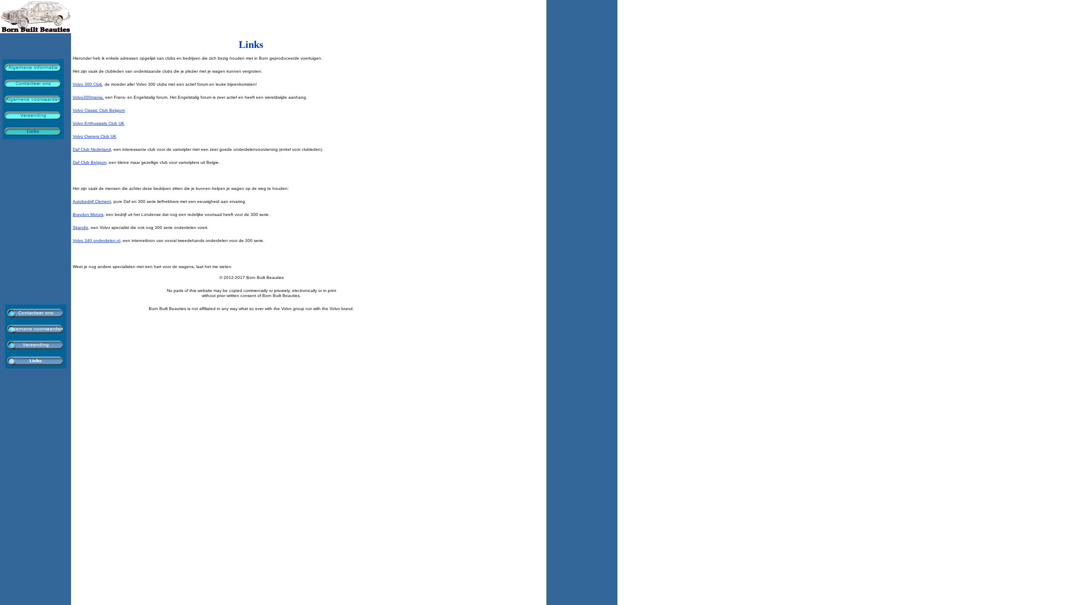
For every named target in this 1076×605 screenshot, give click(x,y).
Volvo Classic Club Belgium (99, 110)
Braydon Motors (88, 214)
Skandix (80, 227)
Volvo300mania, (88, 97)
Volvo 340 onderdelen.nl (96, 240)
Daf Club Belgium (89, 162)
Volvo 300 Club (87, 84)
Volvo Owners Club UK (94, 136)
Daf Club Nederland (92, 149)
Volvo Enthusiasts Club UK (98, 123)
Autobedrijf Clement (92, 201)
